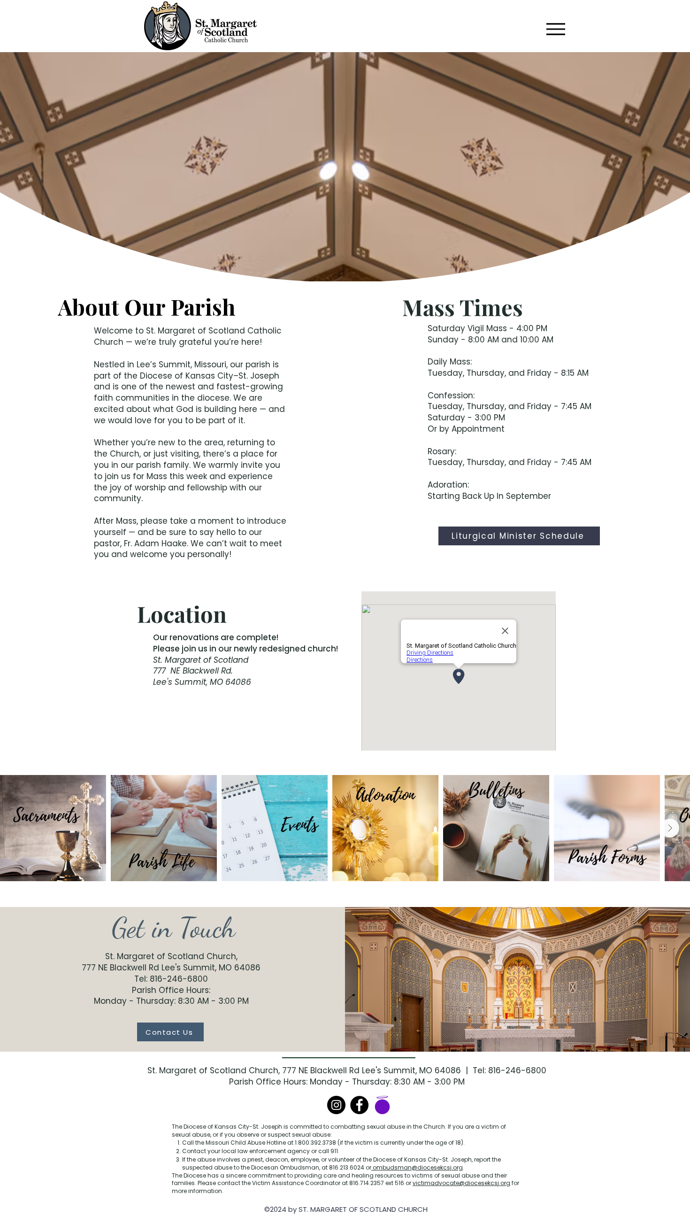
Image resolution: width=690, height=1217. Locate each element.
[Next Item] (669, 828)
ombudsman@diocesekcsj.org (417, 1167)
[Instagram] (336, 1105)
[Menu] (556, 29)
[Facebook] (359, 1105)
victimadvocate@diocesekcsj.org (461, 1183)
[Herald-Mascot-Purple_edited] (382, 1105)
